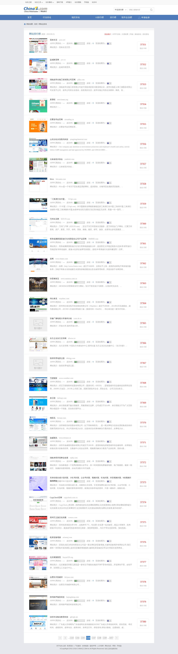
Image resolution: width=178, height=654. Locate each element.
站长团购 (78, 2)
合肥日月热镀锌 (56, 577)
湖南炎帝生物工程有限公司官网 (62, 80)
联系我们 (70, 646)
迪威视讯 (53, 438)
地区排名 (76, 17)
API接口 (69, 2)
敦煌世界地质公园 (57, 358)
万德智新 (53, 378)
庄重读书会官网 (56, 119)
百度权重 (125, 34)
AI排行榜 (99, 17)
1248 (99, 638)
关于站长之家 (61, 646)
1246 (88, 638)
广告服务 (78, 646)
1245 (83, 638)
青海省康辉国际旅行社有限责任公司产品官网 (68, 239)
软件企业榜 (127, 17)
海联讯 (52, 418)
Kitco (52, 179)
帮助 (114, 646)
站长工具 (38, 2)
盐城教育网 (54, 60)
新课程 (52, 100)
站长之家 (28, 2)
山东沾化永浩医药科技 (59, 139)
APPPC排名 (116, 34)
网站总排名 (43, 24)
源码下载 (60, 2)
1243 (72, 638)
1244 (77, 638)
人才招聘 (100, 646)
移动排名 (138, 34)
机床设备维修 (55, 537)
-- (64, 43)
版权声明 (93, 646)
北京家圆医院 (55, 557)
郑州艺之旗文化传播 (58, 517)
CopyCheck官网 (56, 498)
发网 (52, 259)
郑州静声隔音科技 (57, 597)
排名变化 (146, 34)
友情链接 (85, 646)
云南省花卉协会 (56, 159)
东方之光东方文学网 (58, 338)
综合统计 (108, 34)
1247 (94, 638)
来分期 (52, 398)
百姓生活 (54, 40)
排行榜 (113, 17)
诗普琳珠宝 (54, 279)
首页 (29, 17)
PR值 (131, 34)
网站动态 (108, 646)
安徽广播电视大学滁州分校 (61, 318)
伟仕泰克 (53, 299)
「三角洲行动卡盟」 (58, 199)
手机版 (119, 646)
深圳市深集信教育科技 (59, 617)
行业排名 (47, 17)
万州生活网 (54, 219)
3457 (111, 638)
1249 (105, 638)
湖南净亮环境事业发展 (59, 458)
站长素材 (49, 2)
